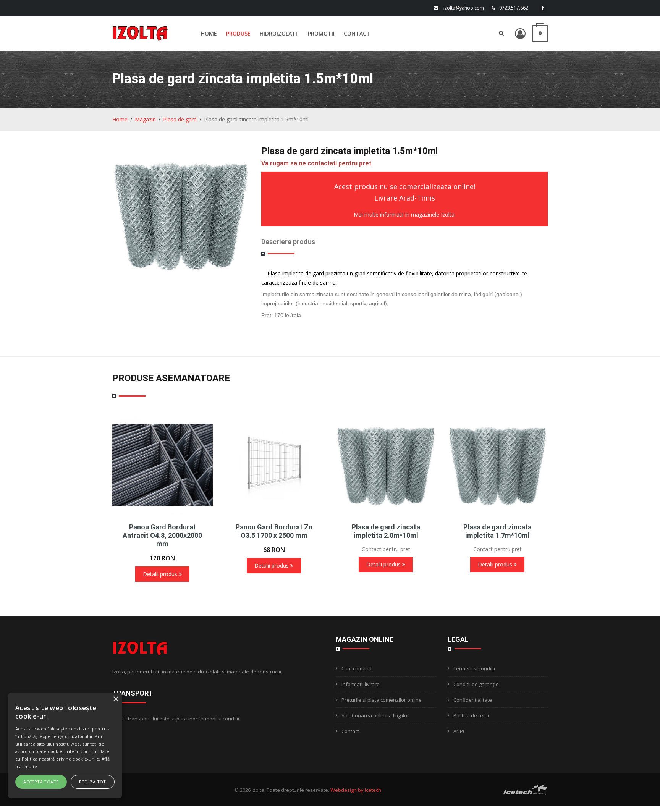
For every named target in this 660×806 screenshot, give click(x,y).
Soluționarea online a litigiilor (375, 715)
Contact (357, 33)
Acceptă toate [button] (40, 782)
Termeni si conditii (474, 668)
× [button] (115, 699)
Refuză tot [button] (92, 782)
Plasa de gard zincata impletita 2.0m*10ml (386, 531)
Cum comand (356, 668)
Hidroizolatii (279, 33)
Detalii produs (161, 574)
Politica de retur (471, 715)
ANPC (459, 731)
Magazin (145, 119)
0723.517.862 (513, 8)
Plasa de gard (180, 119)
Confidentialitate (472, 699)
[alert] (65, 745)
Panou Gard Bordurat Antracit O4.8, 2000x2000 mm (162, 535)
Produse (238, 33)
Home (209, 33)
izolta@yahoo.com (463, 8)
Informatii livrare (360, 684)
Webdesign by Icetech (355, 790)
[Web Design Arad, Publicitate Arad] (525, 788)
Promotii (321, 33)
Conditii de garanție (476, 684)
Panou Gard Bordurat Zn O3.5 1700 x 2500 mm (274, 531)
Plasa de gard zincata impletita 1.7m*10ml (497, 531)
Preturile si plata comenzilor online (381, 699)
